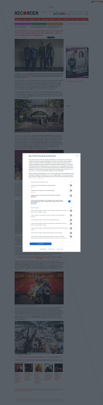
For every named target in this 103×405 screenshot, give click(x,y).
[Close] (77, 156)
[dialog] (51, 202)
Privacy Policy (60, 249)
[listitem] (51, 182)
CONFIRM (40, 243)
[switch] (70, 185)
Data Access (51, 249)
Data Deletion (43, 249)
